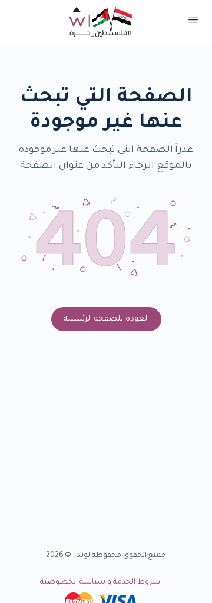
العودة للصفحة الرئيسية (106, 319)
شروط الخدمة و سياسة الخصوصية (100, 582)
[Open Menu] (193, 22)
